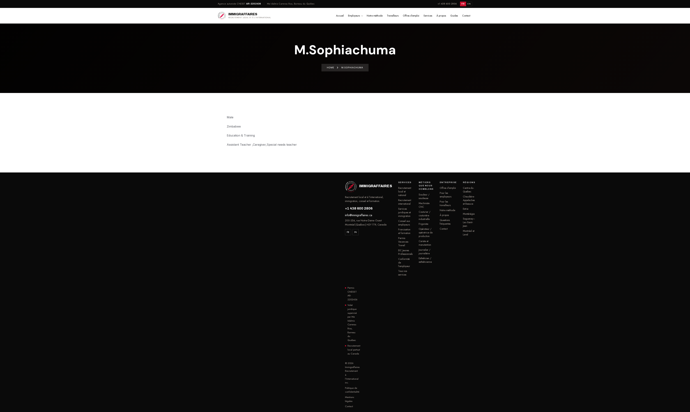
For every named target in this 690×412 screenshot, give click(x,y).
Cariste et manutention (425, 243)
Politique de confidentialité (352, 390)
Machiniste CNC (424, 205)
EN (469, 4)
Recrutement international (404, 202)
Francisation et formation (404, 231)
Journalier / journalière (424, 251)
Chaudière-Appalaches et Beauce (469, 200)
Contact (466, 15)
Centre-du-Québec (468, 189)
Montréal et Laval (468, 232)
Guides (454, 15)
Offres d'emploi (411, 15)
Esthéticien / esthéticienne (425, 260)
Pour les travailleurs (445, 203)
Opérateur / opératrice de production (426, 232)
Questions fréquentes (445, 222)
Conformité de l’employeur (404, 262)
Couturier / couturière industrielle (424, 215)
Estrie (465, 209)
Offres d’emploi (448, 188)
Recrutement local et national (404, 191)
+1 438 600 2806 (447, 3)
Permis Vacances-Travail (403, 241)
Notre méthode (375, 15)
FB (348, 232)
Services (428, 15)
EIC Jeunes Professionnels (405, 252)
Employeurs (354, 15)
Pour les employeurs (445, 194)
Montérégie (469, 214)
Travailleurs (393, 15)
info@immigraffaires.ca (358, 215)
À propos (441, 15)
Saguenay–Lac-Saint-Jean (469, 222)
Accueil (340, 15)
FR (462, 4)
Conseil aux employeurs (404, 222)
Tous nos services (402, 272)
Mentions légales (349, 399)
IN (355, 232)
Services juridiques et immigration (404, 212)
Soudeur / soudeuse (424, 196)
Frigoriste (423, 224)
